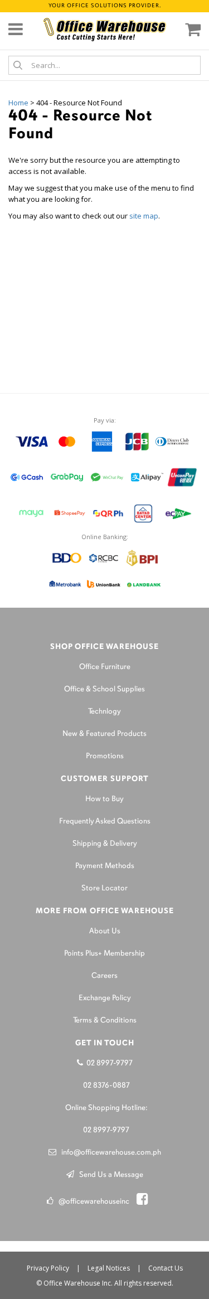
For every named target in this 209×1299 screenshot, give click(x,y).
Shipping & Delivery (104, 844)
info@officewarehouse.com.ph (108, 1152)
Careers (104, 976)
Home (18, 103)
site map (143, 216)
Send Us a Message (108, 1175)
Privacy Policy (48, 1268)
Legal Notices (109, 1268)
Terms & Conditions (105, 1020)
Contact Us (165, 1268)
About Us (104, 931)
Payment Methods (104, 866)
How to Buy (104, 799)
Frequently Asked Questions (104, 821)
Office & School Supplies (104, 689)
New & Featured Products (104, 734)
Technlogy (104, 711)
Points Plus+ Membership (104, 953)
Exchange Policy (105, 998)
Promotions (105, 756)
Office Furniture (104, 667)
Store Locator (104, 888)
